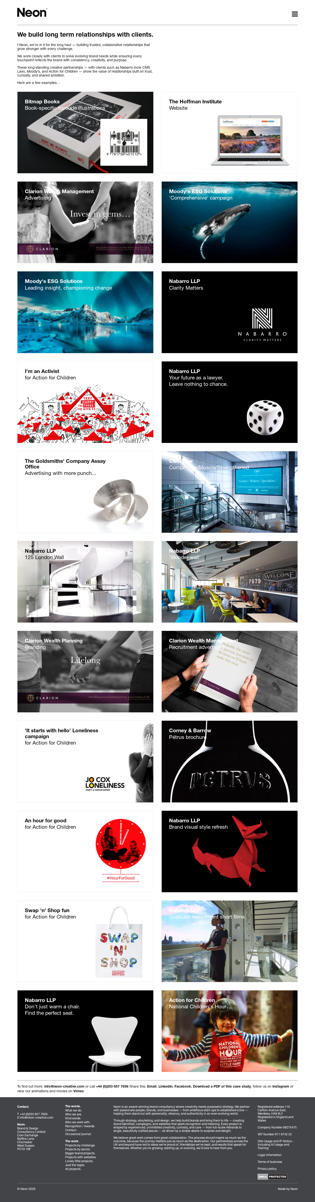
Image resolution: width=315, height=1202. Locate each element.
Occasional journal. (78, 1134)
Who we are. (73, 1114)
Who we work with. (77, 1122)
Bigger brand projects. (80, 1153)
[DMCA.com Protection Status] (272, 1176)
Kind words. (73, 1118)
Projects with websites (80, 1157)
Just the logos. (75, 1165)
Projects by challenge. (80, 1145)
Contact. (71, 1130)
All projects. (73, 1169)
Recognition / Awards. (80, 1126)
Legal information (270, 1155)
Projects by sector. (77, 1149)
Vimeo (78, 1091)
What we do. (73, 1110)
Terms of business (270, 1162)
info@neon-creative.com (64, 1087)
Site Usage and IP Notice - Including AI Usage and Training (276, 1144)
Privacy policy (267, 1169)
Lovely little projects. (79, 1161)
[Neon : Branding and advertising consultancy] (32, 12)
